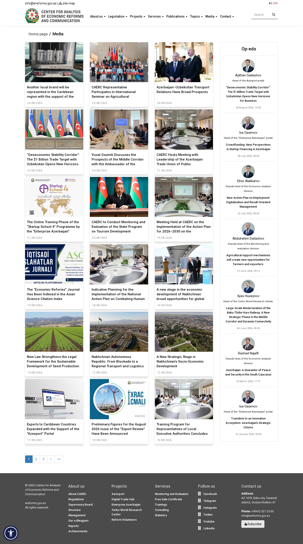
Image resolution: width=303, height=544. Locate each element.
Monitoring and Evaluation (171, 494)
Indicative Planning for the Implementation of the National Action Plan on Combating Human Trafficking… (118, 294)
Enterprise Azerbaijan (126, 504)
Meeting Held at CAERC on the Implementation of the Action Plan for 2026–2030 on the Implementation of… (184, 226)
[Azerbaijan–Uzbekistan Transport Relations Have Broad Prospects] (184, 62)
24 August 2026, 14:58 (248, 107)
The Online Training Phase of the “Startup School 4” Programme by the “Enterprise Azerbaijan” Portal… (53, 226)
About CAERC (77, 494)
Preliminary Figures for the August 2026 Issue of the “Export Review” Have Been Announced (119, 428)
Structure (74, 510)
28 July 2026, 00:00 (248, 156)
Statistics (161, 515)
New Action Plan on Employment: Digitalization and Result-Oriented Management (248, 202)
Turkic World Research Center (127, 512)
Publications (175, 16)
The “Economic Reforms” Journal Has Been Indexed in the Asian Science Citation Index (53, 294)
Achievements (77, 531)
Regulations (76, 499)
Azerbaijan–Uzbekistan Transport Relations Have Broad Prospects (183, 89)
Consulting (162, 510)
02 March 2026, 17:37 (248, 381)
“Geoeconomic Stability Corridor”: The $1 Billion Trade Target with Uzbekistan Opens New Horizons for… (53, 159)
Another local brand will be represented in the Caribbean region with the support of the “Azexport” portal (50, 91)
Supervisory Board (80, 504)
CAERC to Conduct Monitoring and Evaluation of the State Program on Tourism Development (118, 226)
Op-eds (249, 49)
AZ (270, 3)
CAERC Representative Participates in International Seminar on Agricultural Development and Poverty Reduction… (114, 91)
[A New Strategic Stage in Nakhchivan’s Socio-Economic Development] (184, 332)
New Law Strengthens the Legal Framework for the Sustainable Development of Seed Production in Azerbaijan (53, 361)
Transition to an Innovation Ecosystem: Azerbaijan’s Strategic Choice (248, 423)
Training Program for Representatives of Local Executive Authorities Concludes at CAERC (182, 428)
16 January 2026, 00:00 (248, 434)
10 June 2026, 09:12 (248, 271)
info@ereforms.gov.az (41, 3)
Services (154, 16)
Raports (73, 526)
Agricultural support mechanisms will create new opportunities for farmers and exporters (248, 260)
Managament (76, 515)
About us (96, 16)
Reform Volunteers (124, 519)
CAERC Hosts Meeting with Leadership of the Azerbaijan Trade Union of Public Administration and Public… (180, 159)
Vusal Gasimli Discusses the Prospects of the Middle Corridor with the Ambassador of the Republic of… (118, 159)
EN (275, 3)
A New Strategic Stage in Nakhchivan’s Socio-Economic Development (180, 361)
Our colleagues (78, 520)
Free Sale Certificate (168, 499)
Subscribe (254, 524)
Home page (38, 34)
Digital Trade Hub (123, 499)
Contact (226, 16)
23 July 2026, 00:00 (248, 213)
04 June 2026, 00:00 (248, 328)
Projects (136, 16)
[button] (10, 533)
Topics (195, 16)
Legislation (116, 16)
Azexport (118, 494)
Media (210, 16)
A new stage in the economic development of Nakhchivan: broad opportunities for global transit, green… (180, 294)
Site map (68, 3)
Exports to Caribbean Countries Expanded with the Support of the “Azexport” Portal (53, 428)
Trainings (161, 504)
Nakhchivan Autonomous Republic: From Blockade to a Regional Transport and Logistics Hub (118, 361)
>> (59, 459)
